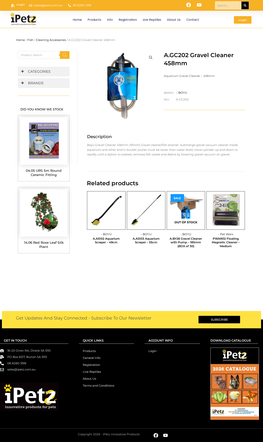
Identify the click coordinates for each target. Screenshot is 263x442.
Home (77, 20)
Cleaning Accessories (51, 40)
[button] (150, 57)
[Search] (245, 5)
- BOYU (106, 234)
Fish (30, 40)
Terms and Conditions (98, 385)
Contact (192, 20)
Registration (128, 20)
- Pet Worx (225, 234)
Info (110, 20)
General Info (91, 358)
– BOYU (181, 92)
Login (21, 4)
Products (94, 20)
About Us (174, 20)
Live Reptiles (152, 20)
